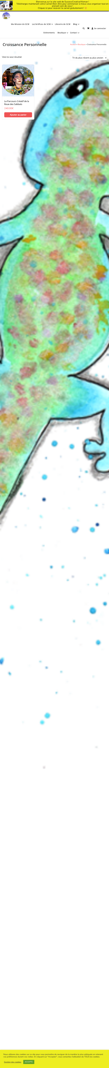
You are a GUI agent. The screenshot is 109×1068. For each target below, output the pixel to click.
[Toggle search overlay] (84, 28)
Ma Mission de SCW (20, 24)
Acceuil (73, 44)
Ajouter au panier (18, 114)
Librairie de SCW (62, 24)
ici (47, 8)
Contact (73, 32)
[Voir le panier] (88, 28)
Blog (75, 24)
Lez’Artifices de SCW (41, 24)
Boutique (62, 32)
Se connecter (100, 28)
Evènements (49, 32)
